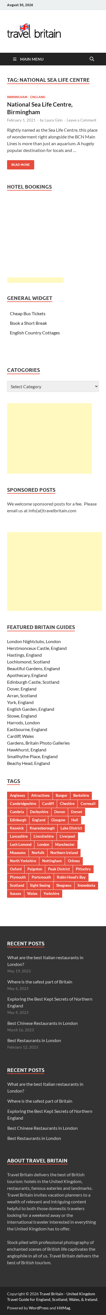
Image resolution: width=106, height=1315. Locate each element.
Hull (74, 820)
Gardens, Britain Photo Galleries (38, 742)
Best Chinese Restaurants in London (42, 1023)
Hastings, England (24, 655)
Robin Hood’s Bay (71, 877)
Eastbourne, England (27, 729)
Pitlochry (83, 869)
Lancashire (19, 836)
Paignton (34, 869)
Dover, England (21, 688)
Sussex (15, 893)
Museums (18, 852)
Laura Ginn (53, 120)
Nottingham (52, 861)
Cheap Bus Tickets (28, 313)
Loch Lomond (20, 844)
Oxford (15, 869)
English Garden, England (30, 709)
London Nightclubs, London (34, 641)
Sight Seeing (40, 885)
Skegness (64, 885)
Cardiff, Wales (20, 736)
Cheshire (67, 803)
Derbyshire (39, 811)
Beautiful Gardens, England (33, 668)
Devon (59, 811)
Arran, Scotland (22, 695)
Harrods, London (23, 722)
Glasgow (58, 820)
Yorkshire (51, 893)
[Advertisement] (49, 438)
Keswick (17, 828)
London (43, 844)
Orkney (74, 861)
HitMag (63, 1307)
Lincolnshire (44, 836)
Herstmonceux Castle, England (37, 648)
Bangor (61, 795)
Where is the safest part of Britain (39, 981)
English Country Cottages (35, 332)
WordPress (39, 1307)
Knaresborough (42, 828)
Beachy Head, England (28, 763)
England (37, 97)
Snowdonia (86, 885)
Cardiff (48, 803)
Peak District (59, 869)
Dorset (76, 811)
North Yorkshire (23, 861)
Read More (18, 163)
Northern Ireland (64, 852)
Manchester (65, 844)
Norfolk (38, 852)
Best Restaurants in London (34, 1040)
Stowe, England (22, 715)
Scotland (17, 885)
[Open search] (92, 59)
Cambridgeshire (23, 803)
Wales (32, 893)
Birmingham (17, 97)
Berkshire (81, 795)
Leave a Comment (81, 120)
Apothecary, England (27, 675)
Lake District (71, 828)
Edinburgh (18, 820)
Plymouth (18, 877)
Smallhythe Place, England (32, 756)
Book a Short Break (28, 323)
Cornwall (88, 803)
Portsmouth (41, 877)
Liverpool (67, 836)
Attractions (40, 795)
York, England (20, 702)
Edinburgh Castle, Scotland (33, 682)
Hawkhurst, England (26, 749)
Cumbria (17, 811)
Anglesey (17, 795)
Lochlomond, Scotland (28, 661)
